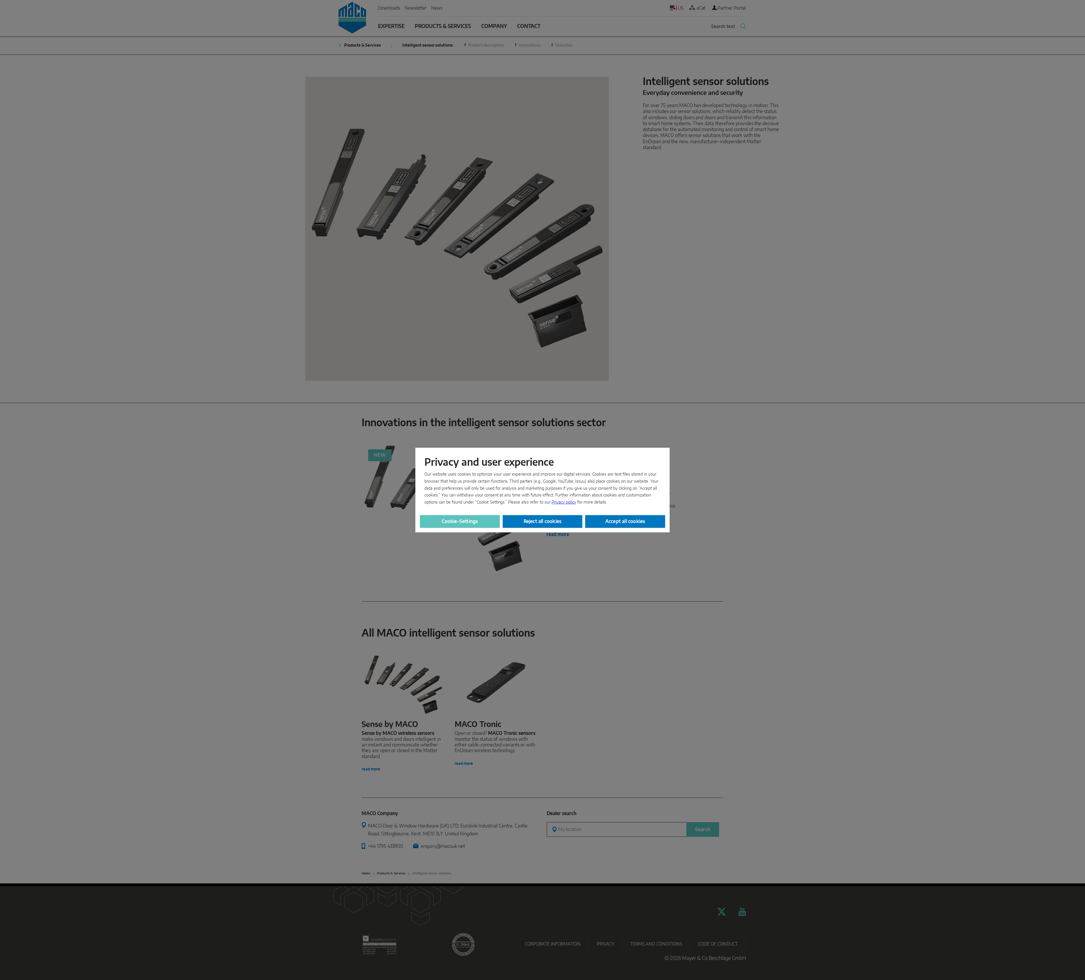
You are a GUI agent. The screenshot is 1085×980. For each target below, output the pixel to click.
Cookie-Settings (460, 521)
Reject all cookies (543, 521)
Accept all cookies (625, 521)
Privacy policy (564, 502)
